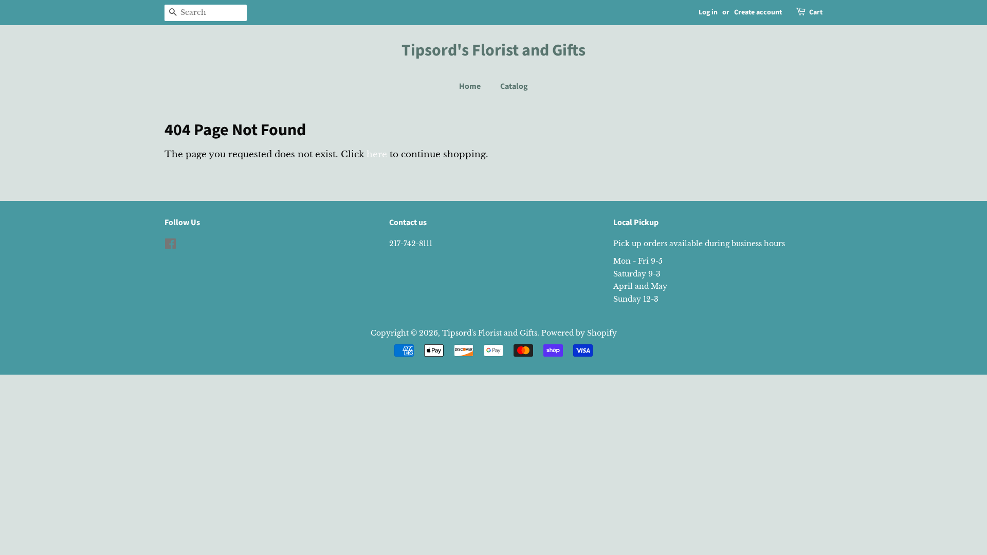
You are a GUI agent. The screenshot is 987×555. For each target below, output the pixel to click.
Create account (758, 12)
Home (470, 86)
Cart (815, 12)
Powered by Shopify (579, 333)
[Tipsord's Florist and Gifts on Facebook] (170, 245)
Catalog (514, 86)
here (377, 154)
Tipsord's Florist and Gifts (493, 50)
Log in (708, 12)
